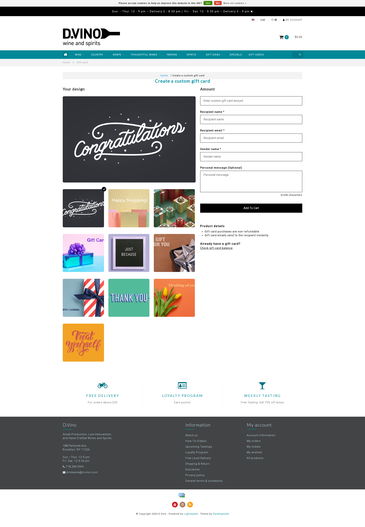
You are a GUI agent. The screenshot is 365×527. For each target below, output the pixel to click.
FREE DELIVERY (102, 395)
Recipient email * (212, 130)
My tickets (254, 446)
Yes (208, 3)
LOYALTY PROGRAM (182, 395)
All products (255, 458)
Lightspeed (191, 513)
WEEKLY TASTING (262, 395)
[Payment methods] (181, 495)
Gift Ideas (213, 54)
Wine (78, 54)
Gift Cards (256, 54)
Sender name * (210, 149)
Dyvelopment (221, 513)
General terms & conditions (204, 480)
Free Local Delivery (198, 458)
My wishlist (254, 452)
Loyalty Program (196, 452)
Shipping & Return (197, 463)
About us (191, 435)
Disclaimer (192, 469)
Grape (117, 54)
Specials (236, 54)
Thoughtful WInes (144, 54)
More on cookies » (234, 3)
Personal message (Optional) (221, 167)
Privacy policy (195, 475)
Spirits (191, 54)
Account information (261, 435)
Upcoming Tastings (198, 446)
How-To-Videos (196, 440)
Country (97, 54)
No (218, 3)
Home (66, 62)
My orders (254, 440)
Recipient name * (212, 111)
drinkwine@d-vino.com (82, 472)
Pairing (172, 54)
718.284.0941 (75, 466)
